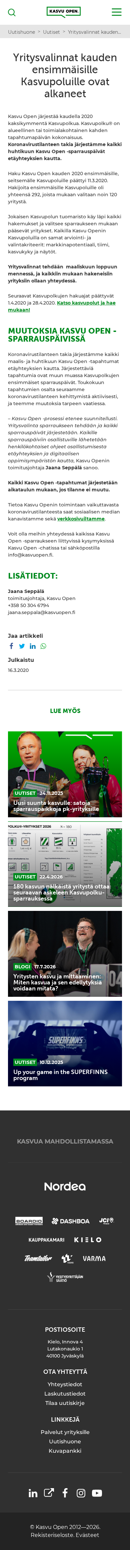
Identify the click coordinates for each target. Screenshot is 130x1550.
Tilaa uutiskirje (65, 1403)
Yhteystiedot (65, 1384)
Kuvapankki (65, 1451)
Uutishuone (65, 1441)
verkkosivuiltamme (81, 519)
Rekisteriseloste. (53, 1535)
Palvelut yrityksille (65, 1432)
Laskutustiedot (65, 1394)
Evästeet (87, 1535)
